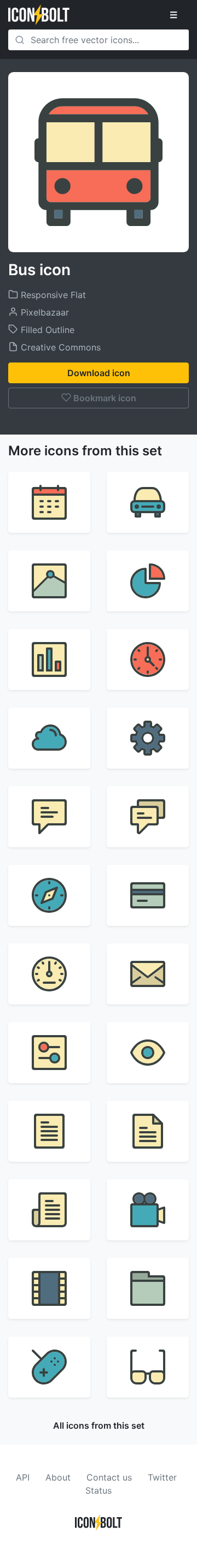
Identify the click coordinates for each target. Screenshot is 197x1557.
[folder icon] (148, 1288)
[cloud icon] (49, 738)
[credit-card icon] (148, 895)
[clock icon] (148, 659)
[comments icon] (148, 816)
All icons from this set (98, 1425)
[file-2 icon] (148, 1131)
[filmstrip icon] (49, 1288)
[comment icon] (49, 816)
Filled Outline (46, 329)
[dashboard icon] (49, 974)
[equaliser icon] (49, 1052)
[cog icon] (148, 738)
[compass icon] (49, 895)
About (58, 1477)
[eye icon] (148, 1052)
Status (98, 1490)
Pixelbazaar (43, 312)
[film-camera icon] (148, 1209)
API (23, 1477)
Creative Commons (59, 347)
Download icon (98, 372)
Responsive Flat (52, 294)
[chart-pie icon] (148, 580)
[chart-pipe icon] (49, 659)
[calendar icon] (49, 502)
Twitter (162, 1477)
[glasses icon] (148, 1367)
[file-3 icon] (49, 1209)
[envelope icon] (148, 974)
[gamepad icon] (49, 1367)
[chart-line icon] (49, 580)
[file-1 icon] (49, 1131)
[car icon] (148, 502)
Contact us (109, 1477)
